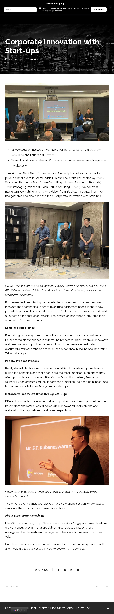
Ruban (69, 182)
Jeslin (8, 187)
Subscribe (99, 9)
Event (33, 59)
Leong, (81, 290)
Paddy (100, 178)
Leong (76, 187)
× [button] (110, 6)
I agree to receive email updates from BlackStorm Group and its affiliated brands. (65, 9)
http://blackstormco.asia (51, 523)
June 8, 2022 (16, 59)
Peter (44, 191)
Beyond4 (50, 154)
